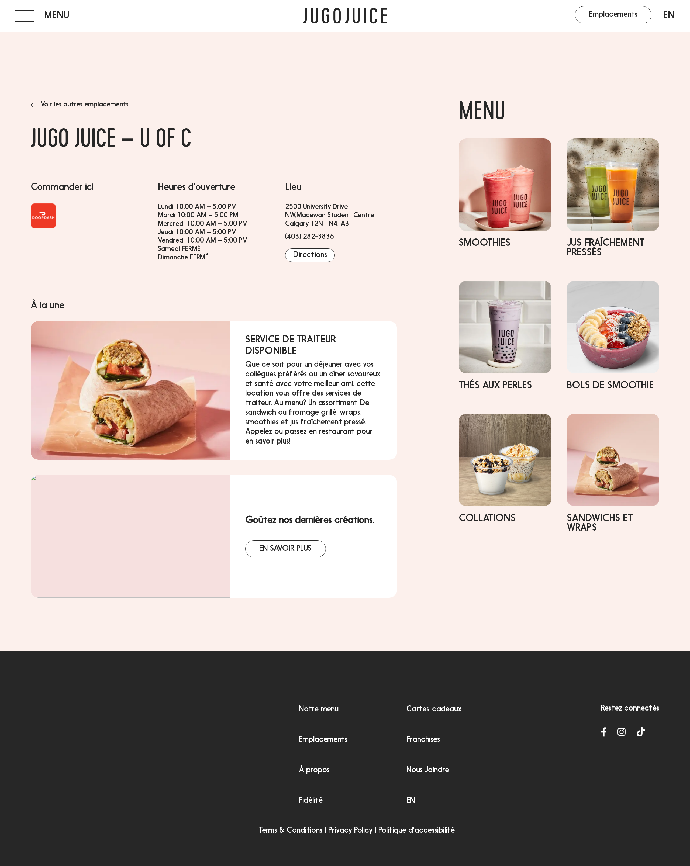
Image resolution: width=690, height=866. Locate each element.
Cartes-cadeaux (433, 709)
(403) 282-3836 (309, 237)
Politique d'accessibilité (416, 830)
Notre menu (319, 709)
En (669, 15)
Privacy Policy (350, 830)
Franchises (423, 740)
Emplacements (323, 740)
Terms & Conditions (290, 830)
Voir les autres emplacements (85, 104)
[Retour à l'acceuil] (345, 16)
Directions (310, 255)
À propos (314, 770)
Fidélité (311, 801)
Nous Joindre (427, 770)
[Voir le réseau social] (603, 732)
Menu (482, 114)
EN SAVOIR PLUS (285, 549)
